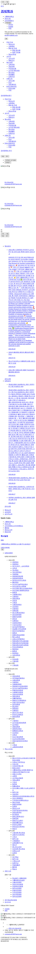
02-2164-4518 (9, 182)
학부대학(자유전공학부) (20, 645)
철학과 (14, 633)
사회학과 (15, 596)
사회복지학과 (17, 594)
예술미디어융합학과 (19, 700)
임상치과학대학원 (18, 739)
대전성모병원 (17, 896)
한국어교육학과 (17, 714)
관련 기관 (8, 871)
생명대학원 (16, 727)
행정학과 (15, 649)
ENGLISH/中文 (11, 86)
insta (6, 910)
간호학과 (15, 720)
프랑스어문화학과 (18, 639)
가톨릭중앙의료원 (18, 880)
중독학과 (15, 708)
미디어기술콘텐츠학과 (20, 584)
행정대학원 (16, 716)
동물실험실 (16, 786)
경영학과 (15, 562)
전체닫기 (7, 162)
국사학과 (15, 570)
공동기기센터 (17, 774)
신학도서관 (16, 861)
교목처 (14, 776)
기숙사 (14, 782)
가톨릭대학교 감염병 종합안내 (22, 770)
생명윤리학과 (17, 729)
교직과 (14, 568)
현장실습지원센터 (18, 826)
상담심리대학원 (17, 694)
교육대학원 (16, 680)
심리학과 (15, 606)
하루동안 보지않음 (10, 160)
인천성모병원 (17, 892)
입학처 (14, 806)
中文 (10, 90)
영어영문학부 (17, 615)
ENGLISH (11, 88)
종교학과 (15, 706)
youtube (7, 909)
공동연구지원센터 (18, 835)
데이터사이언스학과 (19, 580)
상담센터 (15, 794)
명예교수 (11, 60)
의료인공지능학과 (18, 702)
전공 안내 (9, 42)
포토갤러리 (12, 84)
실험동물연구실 (17, 843)
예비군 (14, 845)
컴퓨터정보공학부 (18, 635)
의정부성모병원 (17, 886)
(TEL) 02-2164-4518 (14, 928)
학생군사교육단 (17, 820)
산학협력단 (16, 841)
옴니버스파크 (17, 847)
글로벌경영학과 (17, 578)
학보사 (14, 828)
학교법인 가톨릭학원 (19, 878)
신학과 (14, 745)
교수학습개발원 (17, 778)
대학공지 (8, 381)
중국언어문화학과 (18, 631)
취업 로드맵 (16, 50)
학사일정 (4, 536)
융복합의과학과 (17, 731)
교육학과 (15, 682)
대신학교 (15, 857)
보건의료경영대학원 (19, 722)
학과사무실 (12, 54)
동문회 (14, 784)
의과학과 (15, 733)
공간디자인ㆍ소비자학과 (20, 566)
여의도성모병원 (17, 884)
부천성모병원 (17, 888)
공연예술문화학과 (18, 678)
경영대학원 (16, 676)
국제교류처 (16, 780)
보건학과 (15, 725)
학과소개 (11, 44)
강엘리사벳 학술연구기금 (21, 772)
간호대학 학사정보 (18, 832)
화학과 (14, 651)
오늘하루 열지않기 (9, 4)
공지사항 (11, 80)
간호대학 (15, 661)
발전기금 (15, 792)
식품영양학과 (17, 604)
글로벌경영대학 (17, 576)
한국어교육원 (17, 824)
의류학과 (15, 621)
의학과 (14, 735)
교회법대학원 (17, 684)
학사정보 (11, 72)
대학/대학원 (9, 553)
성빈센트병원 (17, 894)
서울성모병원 (17, 882)
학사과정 (9, 62)
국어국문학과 (17, 572)
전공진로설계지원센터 (20, 810)
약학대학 (15, 610)
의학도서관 (16, 851)
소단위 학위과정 (14, 70)
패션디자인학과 (17, 712)
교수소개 (11, 58)
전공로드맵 (12, 68)
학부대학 (15, 818)
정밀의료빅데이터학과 (20, 741)
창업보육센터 (17, 812)
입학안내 (11, 76)
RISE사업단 (16, 768)
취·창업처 (15, 814)
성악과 (14, 600)
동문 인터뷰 (16, 52)
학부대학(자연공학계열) (20, 643)
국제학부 (15, 574)
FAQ (10, 82)
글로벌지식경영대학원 (20, 686)
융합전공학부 (17, 617)
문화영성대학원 (17, 690)
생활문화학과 (17, 698)
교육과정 (11, 64)
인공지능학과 (17, 625)
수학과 (14, 602)
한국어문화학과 (17, 647)
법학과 (14, 592)
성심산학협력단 (17, 798)
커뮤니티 (9, 78)
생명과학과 (16, 696)
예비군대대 (16, 802)
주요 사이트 (9, 749)
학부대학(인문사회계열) (20, 641)
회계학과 (15, 653)
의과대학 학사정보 (18, 849)
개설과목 (11, 66)
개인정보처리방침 (11, 900)
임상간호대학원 (17, 737)
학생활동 (11, 74)
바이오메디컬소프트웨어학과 (22, 588)
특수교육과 (16, 637)
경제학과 (15, 564)
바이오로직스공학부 (19, 586)
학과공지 (8, 246)
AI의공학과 (16, 655)
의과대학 (15, 659)
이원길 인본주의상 (18, 762)
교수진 (8, 56)
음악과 (14, 619)
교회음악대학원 (17, 747)
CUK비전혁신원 (17, 766)
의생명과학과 (17, 623)
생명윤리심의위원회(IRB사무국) (23, 796)
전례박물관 (16, 865)
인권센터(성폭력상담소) (20, 800)
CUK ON (15, 764)
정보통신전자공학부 (19, 629)
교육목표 (11, 46)
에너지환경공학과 (18, 612)
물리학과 (15, 582)
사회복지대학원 (17, 692)
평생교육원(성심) (18, 816)
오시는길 (8, 902)
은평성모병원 (17, 890)
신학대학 (15, 665)
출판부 (14, 867)
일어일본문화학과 (18, 627)
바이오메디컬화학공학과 (20, 590)
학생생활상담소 (17, 822)
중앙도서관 (16, 808)
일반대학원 (16, 704)
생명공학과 (16, 598)
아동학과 (15, 608)
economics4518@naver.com (13, 184)
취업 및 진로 (12, 48)
